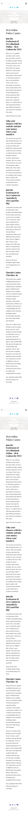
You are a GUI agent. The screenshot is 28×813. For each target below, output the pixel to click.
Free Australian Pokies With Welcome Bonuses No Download (14, 379)
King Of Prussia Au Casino (13, 116)
